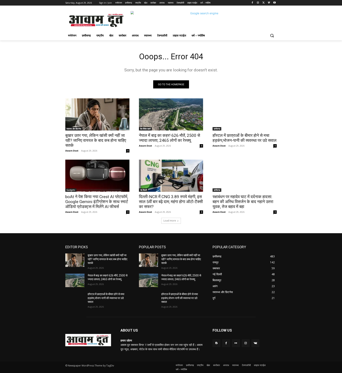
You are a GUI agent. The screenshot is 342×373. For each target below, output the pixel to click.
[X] (263, 3)
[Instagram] (258, 3)
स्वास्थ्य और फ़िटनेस (73, 128)
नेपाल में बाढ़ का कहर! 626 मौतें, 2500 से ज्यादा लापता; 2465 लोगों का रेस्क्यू (169, 138)
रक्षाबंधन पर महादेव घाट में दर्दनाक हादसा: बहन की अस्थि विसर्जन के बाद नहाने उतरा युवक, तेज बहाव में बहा (243, 201)
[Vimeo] (269, 3)
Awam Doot (71, 150)
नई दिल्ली (143, 190)
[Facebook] (252, 3)
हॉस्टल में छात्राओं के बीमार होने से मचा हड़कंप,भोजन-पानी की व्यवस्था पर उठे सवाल (244, 138)
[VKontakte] (255, 343)
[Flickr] (236, 343)
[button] (272, 35)
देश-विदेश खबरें (145, 128)
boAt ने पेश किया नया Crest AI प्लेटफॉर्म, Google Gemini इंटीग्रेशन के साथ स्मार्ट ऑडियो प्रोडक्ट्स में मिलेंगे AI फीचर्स (96, 201)
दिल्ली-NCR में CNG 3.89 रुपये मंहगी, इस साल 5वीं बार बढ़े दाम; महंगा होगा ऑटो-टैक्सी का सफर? (171, 201)
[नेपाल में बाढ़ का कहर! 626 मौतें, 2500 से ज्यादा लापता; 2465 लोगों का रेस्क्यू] (171, 114)
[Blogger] (216, 343)
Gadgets (70, 190)
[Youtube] (274, 3)
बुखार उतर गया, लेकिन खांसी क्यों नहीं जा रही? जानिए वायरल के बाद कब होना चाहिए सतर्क (95, 140)
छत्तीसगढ (217, 128)
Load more (169, 220)
